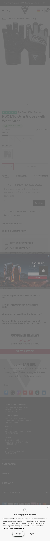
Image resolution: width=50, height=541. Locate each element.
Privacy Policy (8, 528)
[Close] (47, 507)
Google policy (19, 528)
